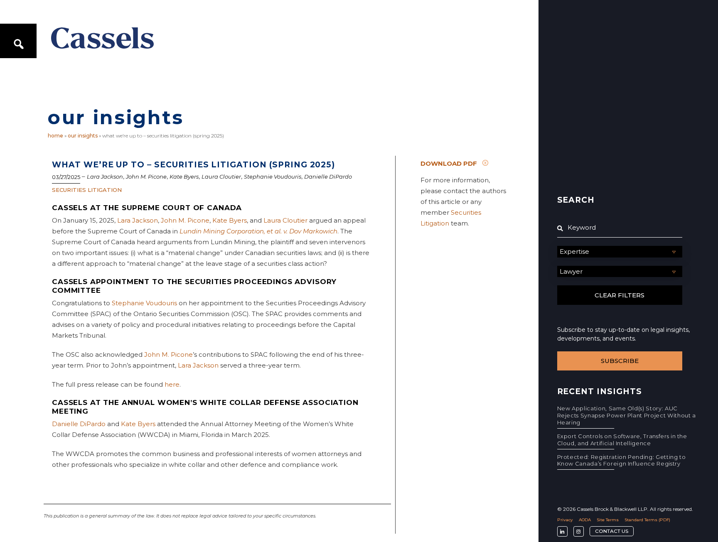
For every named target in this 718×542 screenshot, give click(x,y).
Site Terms (608, 519)
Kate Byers (184, 176)
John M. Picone (146, 176)
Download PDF (448, 163)
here (172, 384)
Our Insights (83, 135)
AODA (585, 519)
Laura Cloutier (221, 176)
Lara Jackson (105, 176)
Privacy (565, 519)
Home (55, 135)
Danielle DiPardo (328, 176)
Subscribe (620, 361)
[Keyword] (620, 228)
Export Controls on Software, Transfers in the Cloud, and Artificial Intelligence (622, 439)
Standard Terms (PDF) (647, 519)
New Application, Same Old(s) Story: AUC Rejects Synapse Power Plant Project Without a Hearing (626, 415)
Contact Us (611, 531)
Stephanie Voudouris (272, 176)
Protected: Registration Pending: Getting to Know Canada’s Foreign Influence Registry (621, 460)
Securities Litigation (87, 189)
